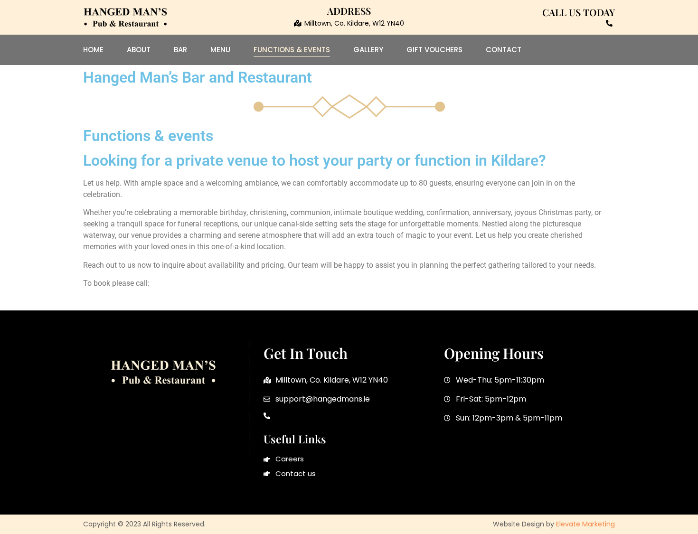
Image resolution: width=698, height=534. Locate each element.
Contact (503, 50)
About (139, 50)
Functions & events (292, 50)
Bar (180, 50)
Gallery (368, 50)
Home (93, 50)
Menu (220, 50)
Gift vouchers (434, 50)
